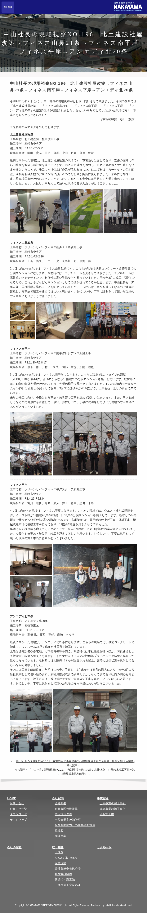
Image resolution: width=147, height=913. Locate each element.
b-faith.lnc (110, 905)
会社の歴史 (14, 847)
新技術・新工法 (65, 879)
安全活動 (60, 863)
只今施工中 (107, 814)
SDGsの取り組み (66, 857)
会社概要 (60, 803)
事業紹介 (103, 798)
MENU (8, 7)
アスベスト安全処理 (68, 885)
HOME (11, 798)
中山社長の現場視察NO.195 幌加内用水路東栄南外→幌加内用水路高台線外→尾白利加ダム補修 (75, 761)
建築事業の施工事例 (113, 808)
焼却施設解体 (63, 874)
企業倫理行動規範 (66, 808)
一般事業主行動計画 (68, 819)
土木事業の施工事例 (113, 803)
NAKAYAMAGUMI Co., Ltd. (55, 905)
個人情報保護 (63, 814)
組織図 (59, 830)
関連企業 (60, 836)
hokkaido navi (124, 905)
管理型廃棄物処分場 (68, 868)
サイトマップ (18, 819)
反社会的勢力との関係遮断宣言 (75, 825)
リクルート (104, 847)
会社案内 (58, 798)
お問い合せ (17, 803)
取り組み (58, 847)
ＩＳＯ (59, 852)
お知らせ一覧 (18, 808)
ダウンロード (18, 814)
